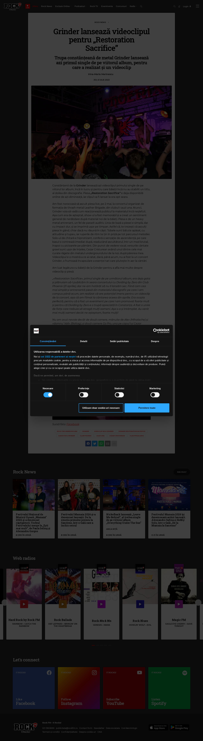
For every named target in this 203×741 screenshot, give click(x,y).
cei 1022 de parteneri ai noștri (58, 356)
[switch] (83, 394)
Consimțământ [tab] (48, 341)
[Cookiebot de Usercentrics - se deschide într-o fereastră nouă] (155, 330)
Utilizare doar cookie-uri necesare (101, 407)
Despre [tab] (155, 341)
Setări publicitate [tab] (119, 341)
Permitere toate (146, 407)
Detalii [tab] (83, 341)
